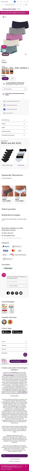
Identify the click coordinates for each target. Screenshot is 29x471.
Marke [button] (3, 127)
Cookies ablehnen (22, 392)
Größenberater (8, 89)
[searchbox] (13, 4)
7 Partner (14, 372)
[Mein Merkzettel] (24, 1)
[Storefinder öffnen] (17, 1)
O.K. (4, 456)
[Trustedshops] (4, 322)
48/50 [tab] (12, 78)
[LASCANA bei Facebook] (8, 293)
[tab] (3, 71)
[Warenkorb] (27, 1)
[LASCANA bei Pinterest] (16, 293)
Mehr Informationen (15, 461)
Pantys (19, 9)
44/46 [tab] (5, 78)
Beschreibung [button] (5, 120)
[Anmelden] (21, 1)
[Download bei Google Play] (17, 332)
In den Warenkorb (16, 361)
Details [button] (3, 124)
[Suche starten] (26, 4)
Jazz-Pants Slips (7, 165)
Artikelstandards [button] (6, 131)
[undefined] (25, 192)
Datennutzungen (9, 375)
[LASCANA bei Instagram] (12, 293)
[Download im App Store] (6, 332)
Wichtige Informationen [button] (8, 135)
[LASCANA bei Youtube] (20, 293)
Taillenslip (20, 165)
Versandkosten (4, 363)
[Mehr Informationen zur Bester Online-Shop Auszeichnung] (4, 308)
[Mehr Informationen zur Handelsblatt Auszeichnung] (11, 308)
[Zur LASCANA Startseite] (5, 2)
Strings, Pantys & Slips (9, 9)
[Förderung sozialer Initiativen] (4, 50)
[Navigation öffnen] (1, 4)
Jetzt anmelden (13, 286)
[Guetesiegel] (10, 322)
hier (3, 392)
